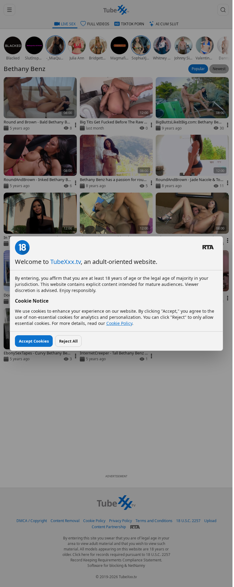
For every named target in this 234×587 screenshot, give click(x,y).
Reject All (68, 341)
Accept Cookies (34, 341)
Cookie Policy (119, 323)
